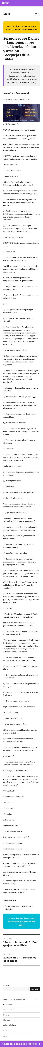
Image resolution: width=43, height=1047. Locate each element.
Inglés (5, 1030)
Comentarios (8, 1010)
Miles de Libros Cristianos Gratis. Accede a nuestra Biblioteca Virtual (21, 28)
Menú (36, 14)
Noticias (6, 1020)
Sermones (7, 1005)
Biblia (5, 3)
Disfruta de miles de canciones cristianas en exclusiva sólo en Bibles (21, 921)
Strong (6, 1015)
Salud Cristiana (9, 1025)
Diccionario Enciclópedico (14, 1000)
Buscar (6, 986)
